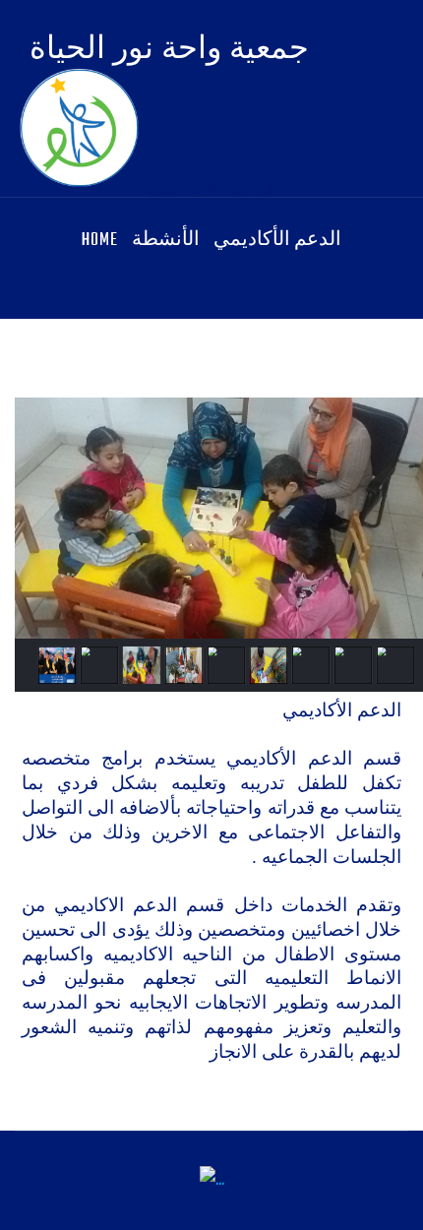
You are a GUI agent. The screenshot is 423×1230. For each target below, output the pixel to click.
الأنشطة (166, 240)
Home (100, 240)
